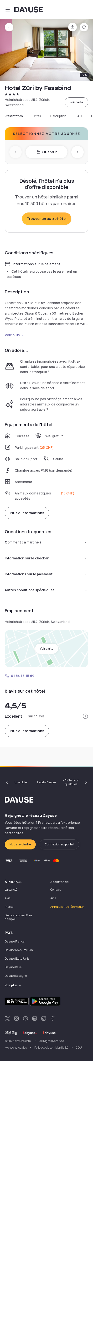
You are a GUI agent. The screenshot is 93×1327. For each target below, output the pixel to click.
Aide (53, 898)
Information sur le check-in (27, 558)
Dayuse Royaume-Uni (19, 950)
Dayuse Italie (13, 967)
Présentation (14, 116)
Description (58, 116)
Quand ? (49, 151)
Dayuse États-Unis (17, 959)
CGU (79, 1048)
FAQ (79, 116)
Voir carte (76, 102)
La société (11, 890)
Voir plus (12, 335)
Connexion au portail (59, 844)
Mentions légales (16, 1048)
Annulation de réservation (67, 907)
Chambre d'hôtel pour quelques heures (71, 782)
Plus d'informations (27, 512)
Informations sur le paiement (28, 574)
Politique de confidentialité (51, 1048)
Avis (7, 898)
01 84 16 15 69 (23, 675)
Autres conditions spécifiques (30, 590)
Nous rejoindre (20, 844)
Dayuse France (14, 941)
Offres (36, 116)
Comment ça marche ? (23, 542)
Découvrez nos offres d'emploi (18, 917)
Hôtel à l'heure (46, 782)
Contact (55, 890)
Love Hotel (21, 782)
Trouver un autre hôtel (47, 218)
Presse (9, 907)
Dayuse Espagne (16, 976)
